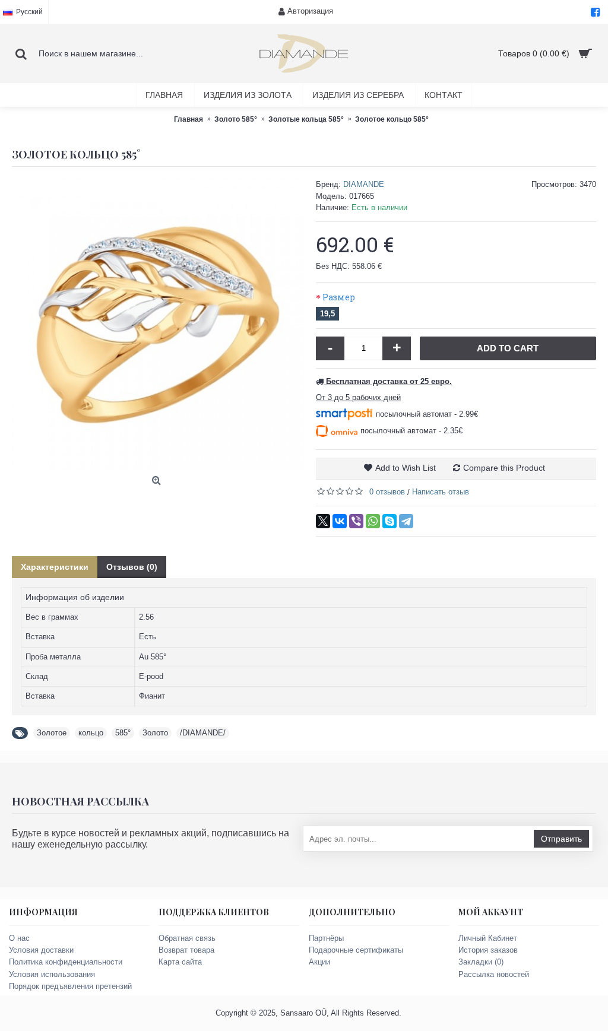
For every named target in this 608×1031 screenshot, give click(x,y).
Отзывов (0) (131, 567)
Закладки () (481, 961)
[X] (323, 521)
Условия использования (52, 974)
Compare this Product (504, 467)
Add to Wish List (405, 467)
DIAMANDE (363, 184)
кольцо (90, 732)
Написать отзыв (440, 491)
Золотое (51, 732)
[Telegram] (406, 521)
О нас (19, 938)
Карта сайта (180, 961)
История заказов (488, 950)
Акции (319, 961)
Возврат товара (186, 950)
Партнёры (326, 938)
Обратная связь (187, 938)
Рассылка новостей (493, 974)
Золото (155, 732)
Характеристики (54, 567)
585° (123, 732)
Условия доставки (41, 950)
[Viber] (356, 521)
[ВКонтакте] (339, 521)
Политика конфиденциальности (65, 961)
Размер (338, 297)
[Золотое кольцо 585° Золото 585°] (158, 325)
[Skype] (389, 521)
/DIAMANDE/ (203, 732)
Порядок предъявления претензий (70, 986)
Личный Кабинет (487, 938)
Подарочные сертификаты (356, 950)
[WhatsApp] (373, 521)
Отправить (561, 838)
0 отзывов (387, 491)
